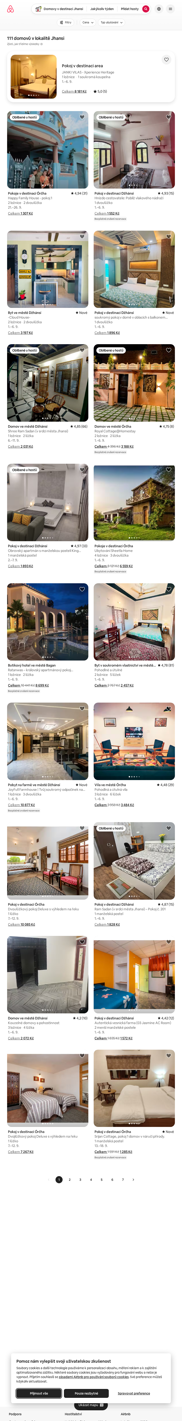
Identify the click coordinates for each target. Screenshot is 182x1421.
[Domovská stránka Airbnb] (10, 9)
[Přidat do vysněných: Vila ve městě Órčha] (168, 708)
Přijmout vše (39, 1393)
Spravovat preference (134, 1393)
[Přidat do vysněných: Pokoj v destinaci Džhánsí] (168, 116)
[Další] (133, 1179)
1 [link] (59, 1180)
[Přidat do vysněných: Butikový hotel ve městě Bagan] (82, 589)
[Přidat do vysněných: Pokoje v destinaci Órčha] (82, 116)
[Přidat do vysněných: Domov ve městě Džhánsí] (82, 350)
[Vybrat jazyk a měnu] (158, 8)
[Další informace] (41, 44)
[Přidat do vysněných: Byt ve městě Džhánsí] (82, 236)
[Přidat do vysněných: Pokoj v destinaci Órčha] (82, 827)
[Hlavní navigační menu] (170, 8)
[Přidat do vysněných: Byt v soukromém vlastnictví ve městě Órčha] (168, 589)
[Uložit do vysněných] (166, 60)
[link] (48, 1179)
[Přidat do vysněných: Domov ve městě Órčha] (168, 350)
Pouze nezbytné (86, 1393)
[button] (74, 91)
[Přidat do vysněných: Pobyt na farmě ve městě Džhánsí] (82, 708)
